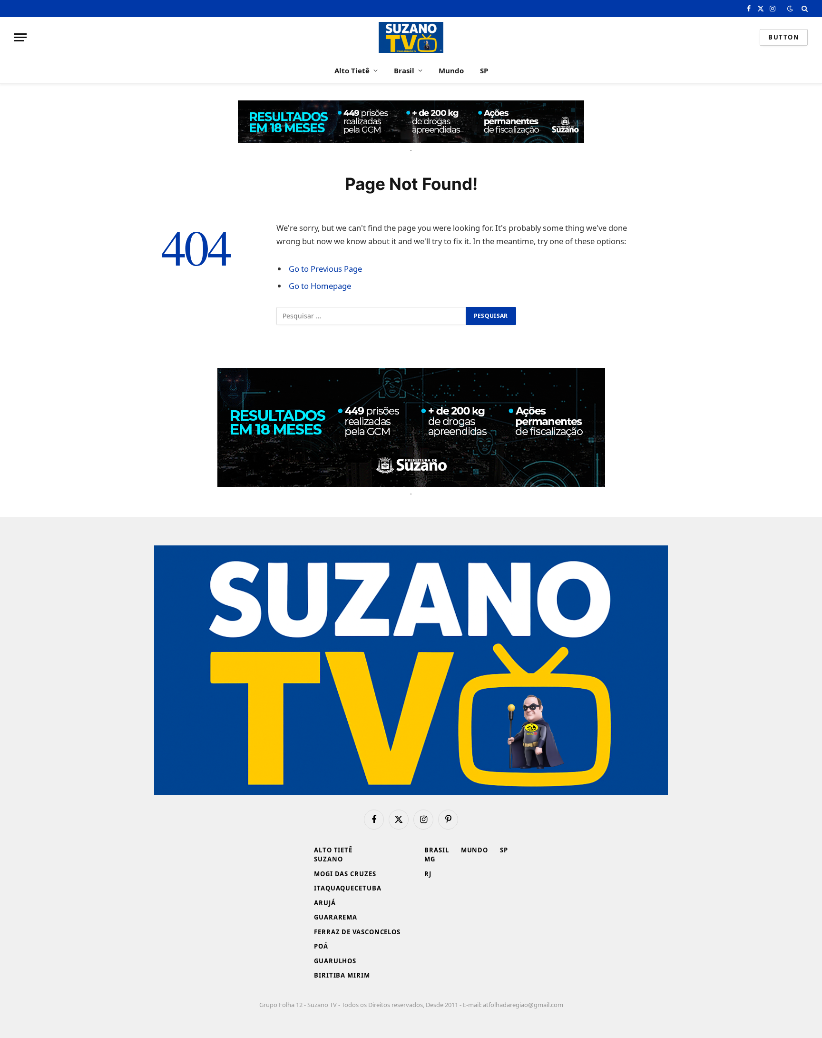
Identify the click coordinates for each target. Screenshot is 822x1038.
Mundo (451, 70)
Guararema (335, 917)
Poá (321, 946)
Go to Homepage (320, 285)
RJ (427, 874)
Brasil (404, 70)
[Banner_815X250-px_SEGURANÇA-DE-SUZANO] (411, 427)
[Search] (804, 8)
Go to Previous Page (325, 268)
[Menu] (20, 37)
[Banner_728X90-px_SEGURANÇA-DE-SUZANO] (411, 121)
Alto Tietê (352, 70)
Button (783, 37)
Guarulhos (335, 961)
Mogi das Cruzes (345, 874)
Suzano (328, 859)
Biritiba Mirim (342, 975)
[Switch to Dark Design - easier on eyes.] (790, 8)
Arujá (325, 903)
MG (429, 859)
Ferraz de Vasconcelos (357, 932)
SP (484, 70)
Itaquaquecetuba (348, 888)
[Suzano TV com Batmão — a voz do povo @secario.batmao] (411, 37)
